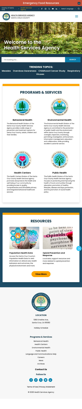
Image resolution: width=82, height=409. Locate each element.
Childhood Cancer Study (51, 70)
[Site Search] (78, 8)
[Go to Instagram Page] (45, 9)
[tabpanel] (41, 38)
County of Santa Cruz (8, 9)
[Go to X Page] (49, 9)
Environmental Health (59, 121)
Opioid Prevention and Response (58, 248)
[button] (79, 3)
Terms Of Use (32, 387)
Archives (41, 364)
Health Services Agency (26, 9)
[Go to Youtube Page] (53, 9)
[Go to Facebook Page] (42, 9)
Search (72, 59)
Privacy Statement (47, 387)
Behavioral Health (22, 121)
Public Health (59, 172)
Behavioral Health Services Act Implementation (41, 38)
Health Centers (22, 172)
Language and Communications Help (41, 354)
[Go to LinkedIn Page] (56, 9)
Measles (6, 70)
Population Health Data (24, 248)
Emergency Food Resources (41, 3)
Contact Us (41, 369)
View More (41, 274)
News (41, 360)
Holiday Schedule (41, 328)
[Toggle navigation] (76, 16)
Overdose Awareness (24, 70)
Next (79, 248)
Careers (41, 357)
